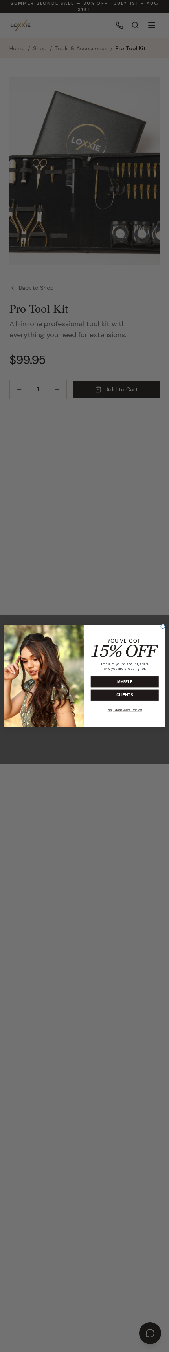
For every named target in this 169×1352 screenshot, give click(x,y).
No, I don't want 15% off (125, 710)
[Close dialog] (163, 626)
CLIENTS (124, 695)
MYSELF (124, 682)
